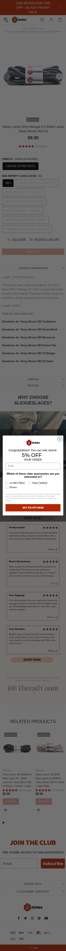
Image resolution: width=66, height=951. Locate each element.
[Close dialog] (60, 439)
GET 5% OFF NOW (33, 507)
